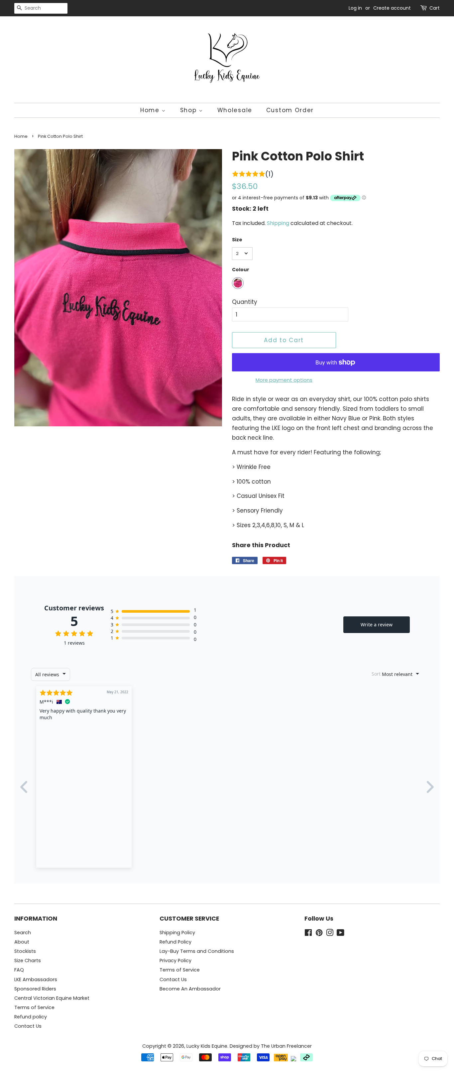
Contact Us (28, 1026)
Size (237, 239)
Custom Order (290, 110)
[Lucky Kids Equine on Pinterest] (319, 934)
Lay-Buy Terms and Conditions (197, 951)
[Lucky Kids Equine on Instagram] (329, 934)
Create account (392, 8)
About (21, 942)
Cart (434, 8)
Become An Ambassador (190, 988)
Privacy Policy (175, 960)
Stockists (25, 951)
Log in (355, 8)
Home (151, 110)
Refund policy (30, 1016)
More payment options (284, 379)
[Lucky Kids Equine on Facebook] (308, 934)
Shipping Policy (177, 932)
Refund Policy (175, 942)
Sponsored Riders (35, 988)
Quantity (244, 302)
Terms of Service (34, 1007)
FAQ (19, 969)
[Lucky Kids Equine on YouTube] (340, 934)
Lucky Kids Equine (206, 1046)
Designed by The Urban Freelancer (271, 1046)
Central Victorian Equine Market (51, 998)
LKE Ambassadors (35, 979)
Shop (189, 110)
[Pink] (238, 283)
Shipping (278, 223)
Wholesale (234, 110)
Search (22, 932)
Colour (240, 269)
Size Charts (27, 960)
